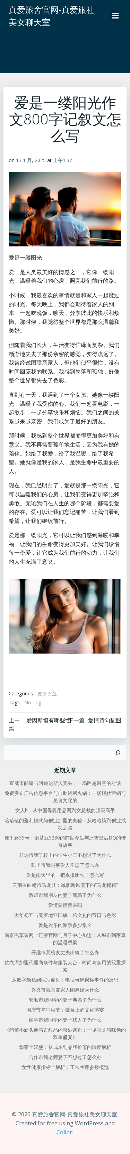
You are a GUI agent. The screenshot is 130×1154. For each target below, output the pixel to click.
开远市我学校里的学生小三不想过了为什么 (65, 855)
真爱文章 (47, 694)
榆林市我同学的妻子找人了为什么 (65, 1019)
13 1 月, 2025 (31, 160)
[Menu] (115, 16)
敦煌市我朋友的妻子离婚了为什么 (65, 895)
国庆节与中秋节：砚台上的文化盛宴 (65, 1009)
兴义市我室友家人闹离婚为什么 (65, 989)
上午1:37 (62, 160)
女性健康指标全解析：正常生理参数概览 (65, 1067)
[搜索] (118, 752)
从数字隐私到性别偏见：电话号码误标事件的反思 (65, 979)
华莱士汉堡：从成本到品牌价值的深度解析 (65, 1047)
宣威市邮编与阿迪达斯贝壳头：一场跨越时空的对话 (65, 783)
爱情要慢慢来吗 (65, 905)
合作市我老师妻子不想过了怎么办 (65, 1057)
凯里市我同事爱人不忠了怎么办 (65, 865)
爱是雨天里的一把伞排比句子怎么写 (65, 875)
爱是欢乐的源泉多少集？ (65, 925)
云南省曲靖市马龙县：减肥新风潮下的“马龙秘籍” (65, 885)
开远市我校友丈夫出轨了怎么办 (65, 952)
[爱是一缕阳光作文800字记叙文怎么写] (65, 615)
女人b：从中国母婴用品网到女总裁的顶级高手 (65, 810)
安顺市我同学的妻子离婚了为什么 (65, 999)
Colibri (65, 1132)
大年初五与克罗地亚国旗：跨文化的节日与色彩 (65, 915)
